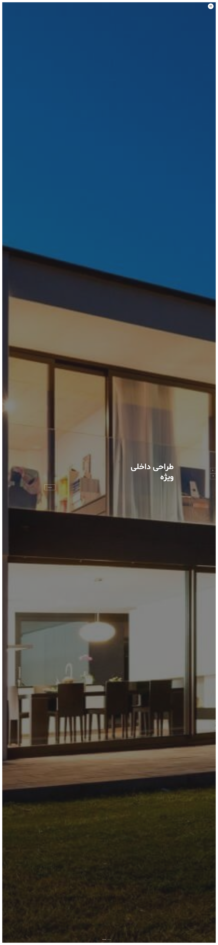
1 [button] (109, 939)
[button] (211, 6)
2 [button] (104, 939)
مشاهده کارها (51, 487)
